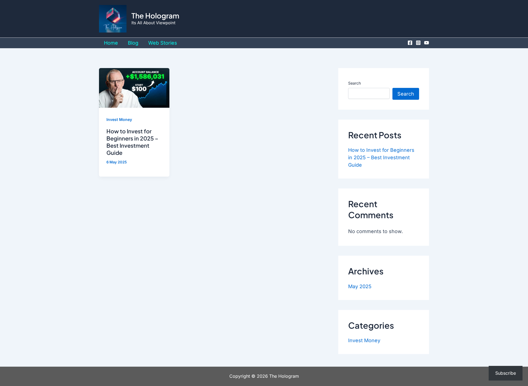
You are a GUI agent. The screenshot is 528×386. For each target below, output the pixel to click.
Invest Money (119, 119)
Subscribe (505, 373)
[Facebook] (410, 42)
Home (111, 43)
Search (354, 83)
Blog (133, 43)
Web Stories (162, 43)
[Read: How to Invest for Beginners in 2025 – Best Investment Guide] (134, 87)
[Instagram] (418, 42)
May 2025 (360, 286)
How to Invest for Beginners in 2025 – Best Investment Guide (132, 142)
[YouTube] (426, 42)
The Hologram (155, 15)
